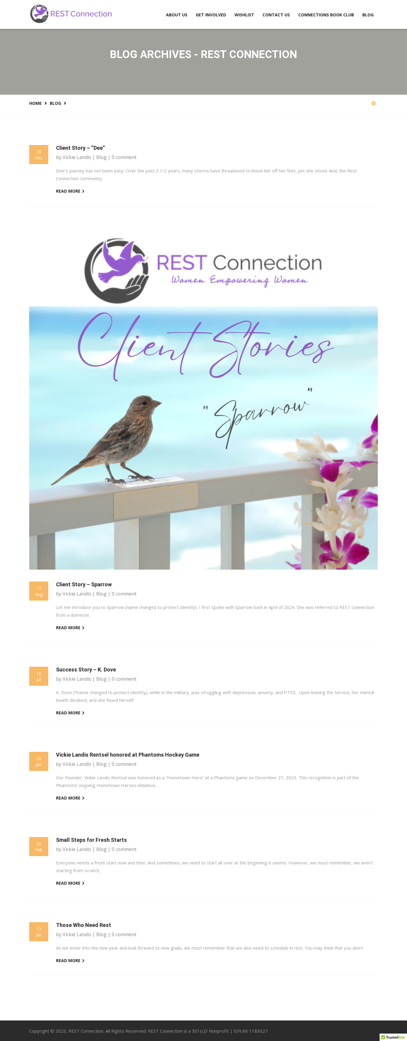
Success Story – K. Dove (86, 670)
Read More (69, 191)
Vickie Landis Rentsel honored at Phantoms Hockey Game (127, 755)
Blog (368, 15)
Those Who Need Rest (83, 925)
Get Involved (211, 15)
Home (35, 103)
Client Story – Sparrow (84, 584)
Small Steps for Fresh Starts (91, 840)
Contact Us (276, 15)
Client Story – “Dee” (80, 148)
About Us (176, 15)
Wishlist (244, 15)
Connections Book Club (326, 15)
